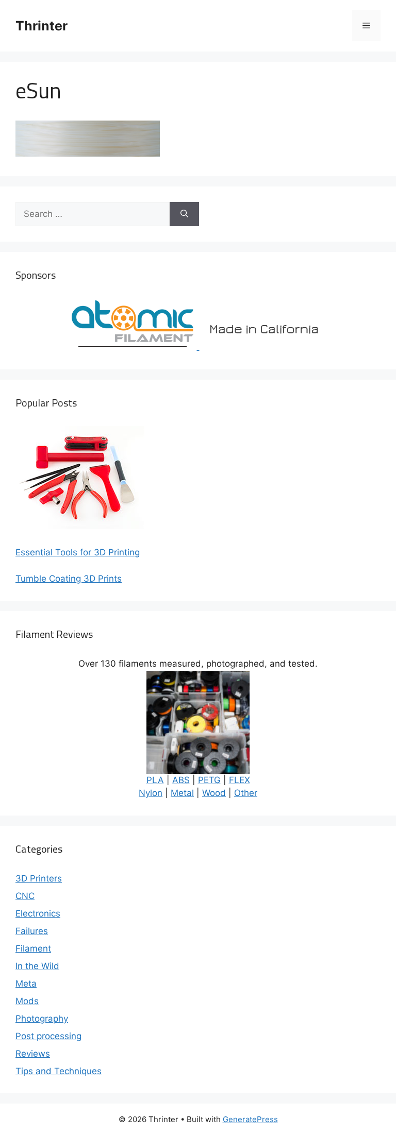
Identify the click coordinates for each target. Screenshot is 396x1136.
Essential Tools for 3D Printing (77, 552)
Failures (31, 931)
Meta (26, 983)
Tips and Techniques (58, 1071)
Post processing (48, 1036)
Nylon (150, 793)
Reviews (32, 1053)
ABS (181, 780)
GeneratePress (250, 1119)
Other (245, 793)
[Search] (184, 214)
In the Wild (37, 966)
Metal (182, 793)
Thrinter (41, 25)
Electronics (37, 913)
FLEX (239, 780)
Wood (214, 793)
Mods (27, 1001)
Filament (33, 948)
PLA (155, 780)
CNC (25, 896)
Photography (41, 1018)
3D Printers (38, 878)
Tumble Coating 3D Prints (68, 578)
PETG (209, 780)
